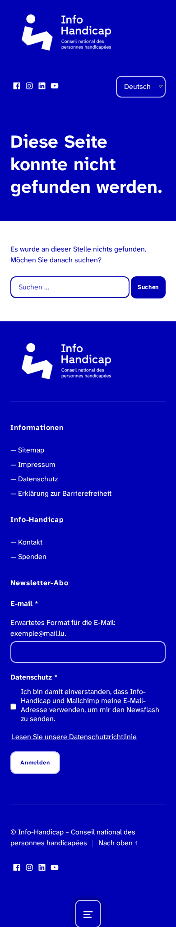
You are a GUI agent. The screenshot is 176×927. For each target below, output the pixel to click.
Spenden (32, 556)
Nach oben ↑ (118, 843)
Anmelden (35, 762)
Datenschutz (38, 479)
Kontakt (30, 542)
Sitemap (31, 450)
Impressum (37, 464)
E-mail (24, 603)
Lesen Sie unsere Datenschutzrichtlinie (74, 736)
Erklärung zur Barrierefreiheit (64, 493)
